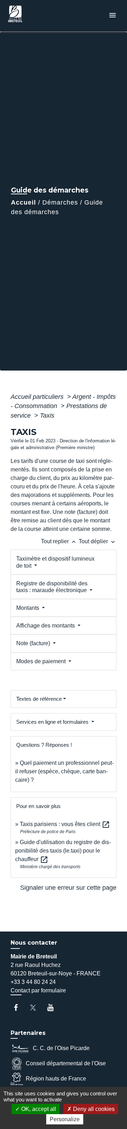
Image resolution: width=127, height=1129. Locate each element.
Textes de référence (39, 699)
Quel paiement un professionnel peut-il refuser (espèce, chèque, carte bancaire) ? (64, 771)
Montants (28, 608)
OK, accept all (38, 1109)
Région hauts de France (56, 1079)
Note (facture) (34, 643)
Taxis (47, 415)
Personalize (65, 1119)
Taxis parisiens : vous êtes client (65, 824)
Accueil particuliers (38, 396)
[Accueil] (32, 15)
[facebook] (19, 1007)
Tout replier (59, 541)
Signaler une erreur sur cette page (68, 887)
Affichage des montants (46, 626)
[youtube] (53, 1007)
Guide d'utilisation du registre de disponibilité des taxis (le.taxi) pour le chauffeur (63, 850)
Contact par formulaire (38, 990)
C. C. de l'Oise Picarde (61, 1048)
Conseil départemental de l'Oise (66, 1063)
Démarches (60, 202)
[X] (36, 1007)
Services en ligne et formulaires (53, 722)
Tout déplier (97, 541)
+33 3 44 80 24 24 (33, 982)
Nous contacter (34, 942)
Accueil (23, 202)
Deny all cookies (93, 1109)
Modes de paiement (41, 661)
